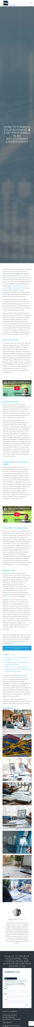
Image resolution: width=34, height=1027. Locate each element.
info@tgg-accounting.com (11, 1025)
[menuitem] (30, 3)
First (5, 988)
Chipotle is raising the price (11, 277)
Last (5, 994)
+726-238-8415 (7, 1022)
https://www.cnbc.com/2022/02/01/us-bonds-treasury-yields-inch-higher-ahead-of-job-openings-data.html (17, 669)
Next (27, 1005)
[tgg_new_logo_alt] (14, 3)
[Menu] (30, 3)
